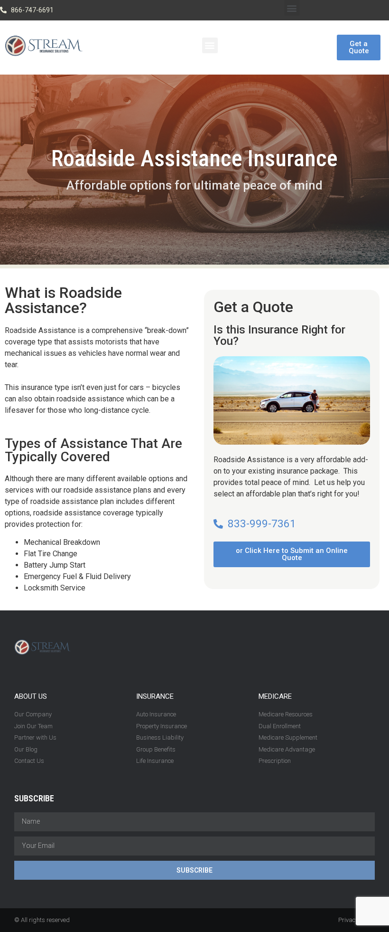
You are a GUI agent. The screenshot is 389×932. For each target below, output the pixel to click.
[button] (292, 8)
